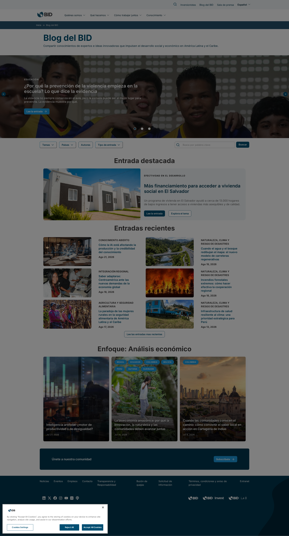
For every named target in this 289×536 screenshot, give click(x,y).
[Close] (103, 507)
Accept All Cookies (93, 527)
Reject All (69, 527)
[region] (55, 519)
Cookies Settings (20, 527)
